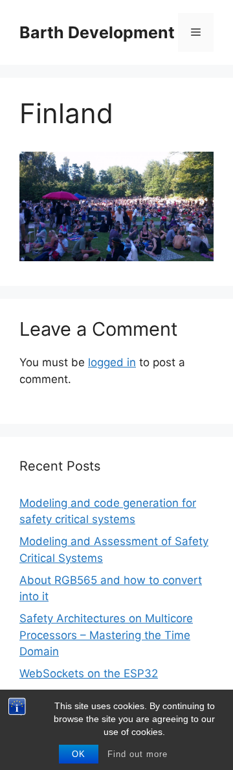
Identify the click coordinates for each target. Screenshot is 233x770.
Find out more (137, 754)
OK (78, 754)
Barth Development (97, 32)
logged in (112, 362)
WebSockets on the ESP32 (88, 673)
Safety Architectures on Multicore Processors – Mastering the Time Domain (106, 635)
